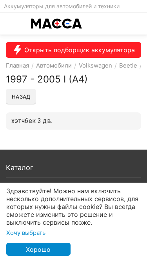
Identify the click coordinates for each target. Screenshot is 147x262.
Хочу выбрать (25, 232)
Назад (21, 96)
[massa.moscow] (56, 23)
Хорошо (38, 249)
